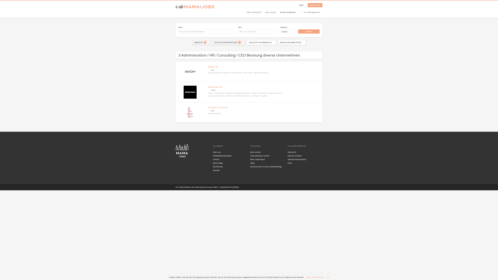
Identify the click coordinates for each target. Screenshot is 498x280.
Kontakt (216, 170)
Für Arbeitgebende (312, 12)
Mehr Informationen (315, 277)
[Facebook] (177, 162)
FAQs (252, 163)
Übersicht (292, 152)
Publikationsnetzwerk (222, 156)
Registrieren (315, 5)
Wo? (240, 27)
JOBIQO (235, 187)
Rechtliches (218, 166)
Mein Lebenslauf (254, 12)
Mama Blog (218, 163)
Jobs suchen (270, 12)
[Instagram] (186, 162)
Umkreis (283, 27)
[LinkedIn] (182, 162)
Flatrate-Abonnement (297, 159)
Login (301, 5)
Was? (180, 27)
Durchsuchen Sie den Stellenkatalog (266, 166)
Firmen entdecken (288, 12)
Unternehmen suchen (259, 156)
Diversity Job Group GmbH (206, 187)
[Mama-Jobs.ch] (195, 7)
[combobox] (207, 32)
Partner (216, 159)
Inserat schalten (295, 156)
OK (328, 277)
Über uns (217, 152)
